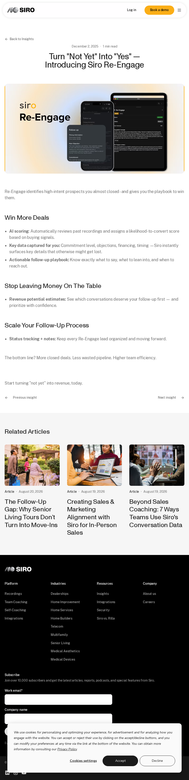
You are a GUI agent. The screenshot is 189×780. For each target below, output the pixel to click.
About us (149, 594)
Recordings (13, 594)
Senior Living (60, 643)
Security (103, 610)
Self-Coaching (15, 610)
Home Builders (61, 618)
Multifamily (59, 635)
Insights (103, 594)
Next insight (167, 397)
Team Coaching (16, 602)
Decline (157, 761)
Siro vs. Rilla (106, 618)
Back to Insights (22, 39)
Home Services (62, 610)
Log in (131, 10)
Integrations (14, 618)
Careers (149, 602)
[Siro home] (21, 10)
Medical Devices (63, 659)
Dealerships (59, 594)
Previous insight (25, 397)
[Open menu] (179, 10)
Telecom (57, 626)
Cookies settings (83, 761)
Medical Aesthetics (65, 651)
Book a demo (159, 10)
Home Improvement (65, 602)
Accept (120, 761)
